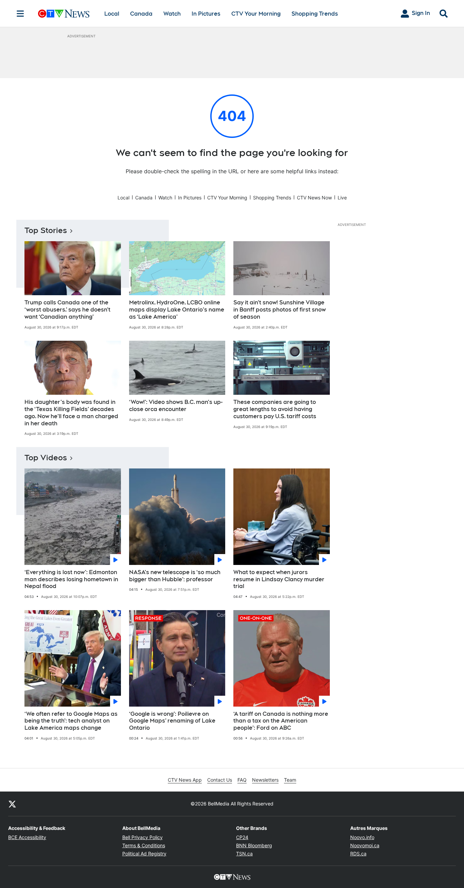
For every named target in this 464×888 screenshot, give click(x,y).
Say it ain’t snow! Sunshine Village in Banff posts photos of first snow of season (279, 309)
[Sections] (20, 13)
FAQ (242, 780)
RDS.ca (358, 853)
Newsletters (265, 780)
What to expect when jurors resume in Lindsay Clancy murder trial (278, 579)
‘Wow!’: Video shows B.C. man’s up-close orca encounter (175, 405)
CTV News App (185, 780)
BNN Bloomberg (254, 845)
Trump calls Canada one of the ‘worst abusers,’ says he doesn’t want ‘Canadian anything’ (67, 309)
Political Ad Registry (144, 853)
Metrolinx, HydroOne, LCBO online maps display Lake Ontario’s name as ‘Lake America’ (176, 309)
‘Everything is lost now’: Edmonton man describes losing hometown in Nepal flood (71, 579)
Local (111, 14)
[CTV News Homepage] (63, 14)
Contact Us (219, 780)
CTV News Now (314, 197)
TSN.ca (244, 853)
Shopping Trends (314, 14)
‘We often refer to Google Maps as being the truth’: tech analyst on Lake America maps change (71, 721)
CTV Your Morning (256, 14)
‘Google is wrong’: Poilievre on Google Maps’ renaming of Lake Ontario (172, 721)
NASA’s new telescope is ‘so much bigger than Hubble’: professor (174, 576)
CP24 (242, 837)
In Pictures (206, 14)
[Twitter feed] (12, 804)
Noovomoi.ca (364, 845)
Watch (172, 14)
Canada (141, 14)
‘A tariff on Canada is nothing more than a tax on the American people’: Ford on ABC (280, 721)
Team (290, 780)
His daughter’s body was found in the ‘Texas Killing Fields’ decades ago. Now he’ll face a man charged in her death (71, 412)
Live (342, 197)
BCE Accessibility (27, 837)
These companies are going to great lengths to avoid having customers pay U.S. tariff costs (274, 409)
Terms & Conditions (143, 845)
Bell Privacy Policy (142, 837)
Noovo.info (362, 837)
